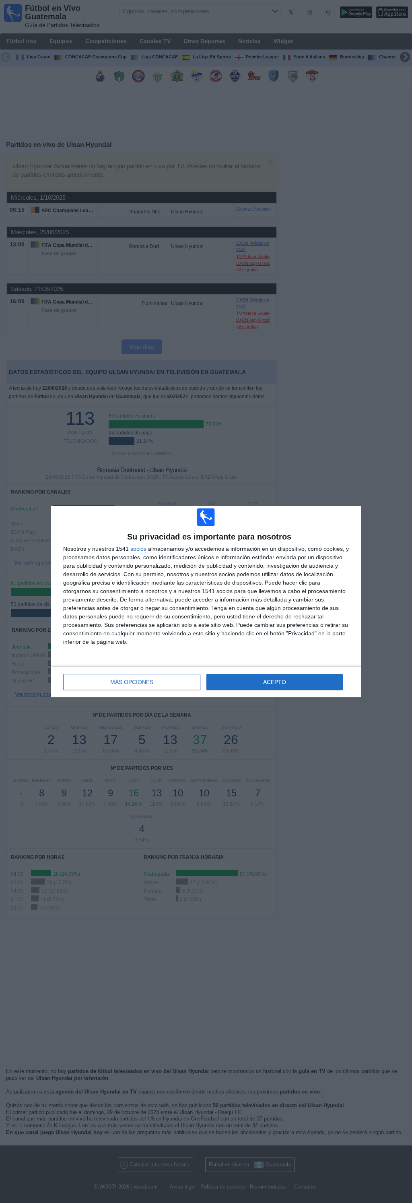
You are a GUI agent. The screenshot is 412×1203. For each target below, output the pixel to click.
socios (138, 549)
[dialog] (206, 601)
